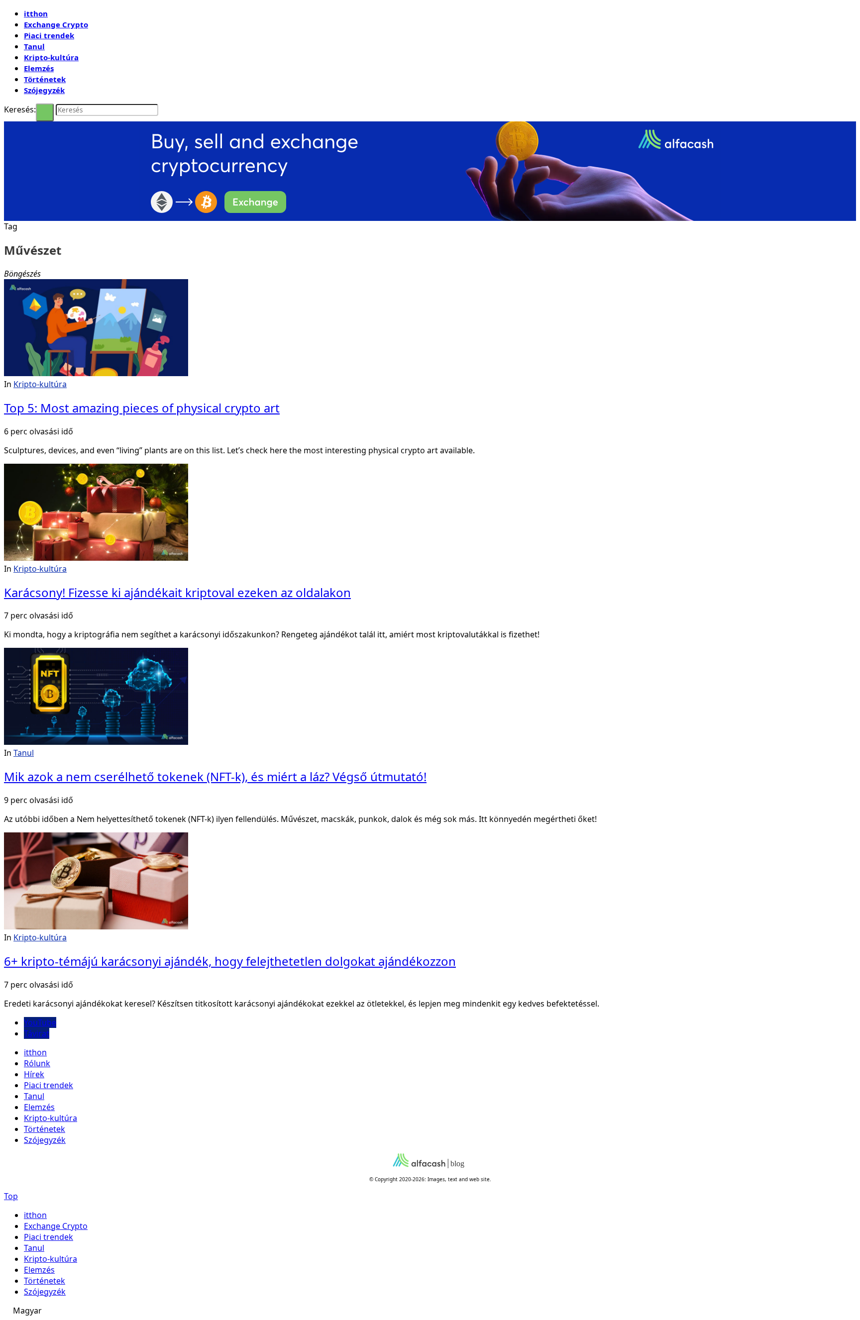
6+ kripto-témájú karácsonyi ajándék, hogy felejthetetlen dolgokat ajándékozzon (230, 961)
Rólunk (37, 1063)
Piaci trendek (49, 35)
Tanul (34, 46)
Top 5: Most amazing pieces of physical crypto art (142, 408)
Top (11, 1196)
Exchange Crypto (56, 24)
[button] (430, 1310)
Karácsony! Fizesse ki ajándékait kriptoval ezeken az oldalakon (177, 592)
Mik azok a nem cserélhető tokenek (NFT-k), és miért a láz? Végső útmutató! (215, 776)
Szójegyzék (44, 90)
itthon (36, 13)
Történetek (45, 79)
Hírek (34, 1074)
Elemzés (39, 68)
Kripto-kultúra (51, 57)
